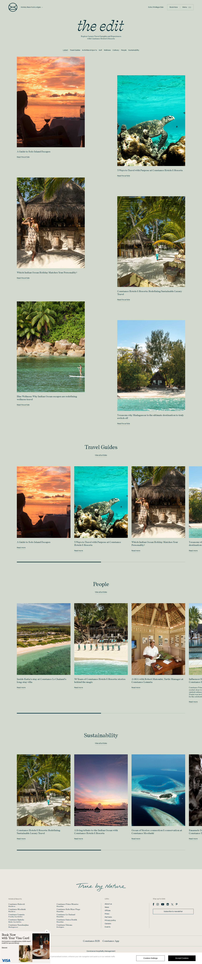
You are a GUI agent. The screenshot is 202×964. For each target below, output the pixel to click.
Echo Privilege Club (155, 7)
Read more (21, 548)
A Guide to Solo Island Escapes (33, 151)
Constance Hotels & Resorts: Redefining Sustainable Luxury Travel (38, 832)
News (107, 907)
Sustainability (133, 50)
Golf (100, 50)
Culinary (116, 50)
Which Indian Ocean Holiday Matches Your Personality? (47, 272)
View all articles (101, 455)
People (124, 50)
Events (107, 927)
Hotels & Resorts (15, 899)
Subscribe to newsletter (173, 911)
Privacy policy (110, 920)
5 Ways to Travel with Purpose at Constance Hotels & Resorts (150, 170)
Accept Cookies (181, 958)
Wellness (107, 50)
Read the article (23, 157)
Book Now (174, 7)
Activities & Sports (89, 50)
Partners (108, 917)
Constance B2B (91, 941)
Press (107, 914)
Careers (108, 924)
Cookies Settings (150, 958)
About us (108, 904)
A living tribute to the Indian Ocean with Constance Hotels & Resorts (96, 832)
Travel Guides (75, 50)
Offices (107, 910)
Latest (65, 50)
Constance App (111, 941)
